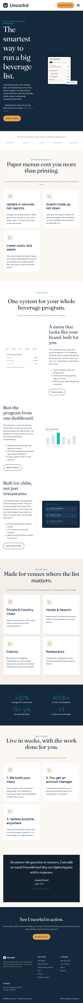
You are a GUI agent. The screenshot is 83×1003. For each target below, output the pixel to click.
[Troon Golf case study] (41, 142)
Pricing (40, 974)
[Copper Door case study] (25, 142)
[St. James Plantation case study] (57, 142)
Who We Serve (65, 961)
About (62, 967)
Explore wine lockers (14, 546)
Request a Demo (65, 5)
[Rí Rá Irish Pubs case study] (9, 142)
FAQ (39, 971)
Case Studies (65, 964)
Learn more (21, 614)
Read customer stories (41, 889)
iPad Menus (42, 961)
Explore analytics (12, 467)
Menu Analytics (43, 964)
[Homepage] (16, 5)
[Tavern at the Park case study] (73, 142)
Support (63, 971)
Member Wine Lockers (45, 967)
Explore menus (57, 392)
